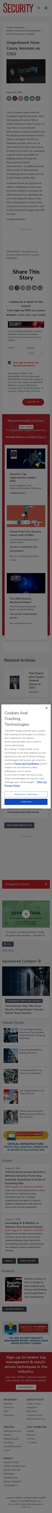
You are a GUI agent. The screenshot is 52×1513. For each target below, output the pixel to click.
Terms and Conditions (26, 763)
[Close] (46, 708)
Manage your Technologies (26, 794)
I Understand (26, 802)
